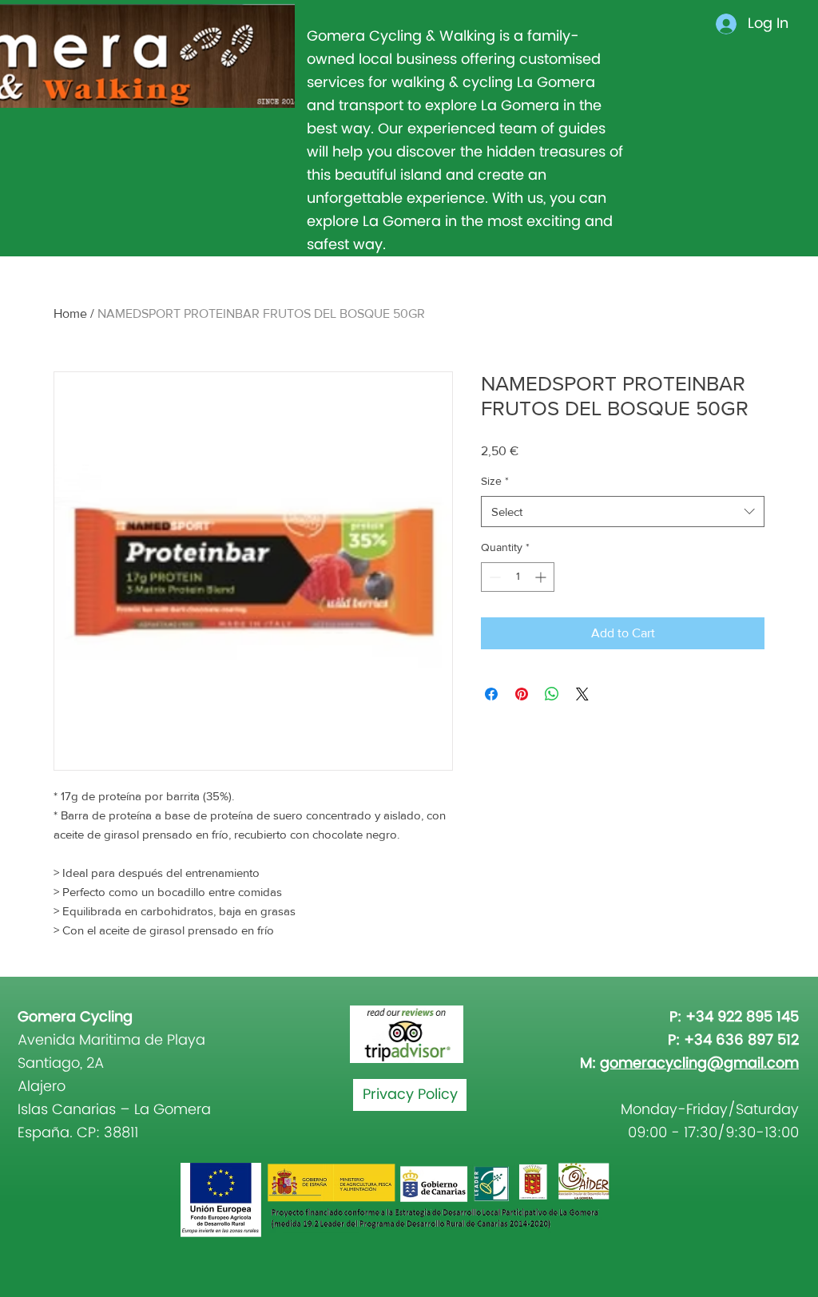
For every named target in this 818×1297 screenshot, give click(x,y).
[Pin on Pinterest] (521, 694)
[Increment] (542, 577)
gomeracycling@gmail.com (699, 1063)
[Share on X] (582, 694)
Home (70, 313)
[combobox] (622, 511)
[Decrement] (493, 577)
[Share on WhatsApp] (552, 694)
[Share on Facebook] (491, 694)
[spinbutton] (517, 577)
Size (495, 480)
